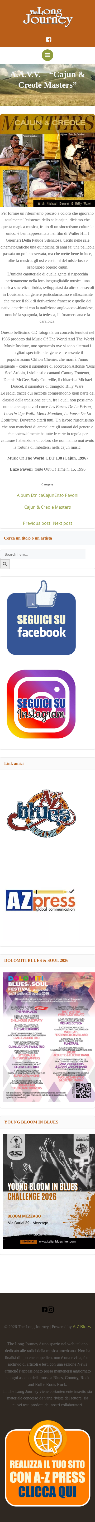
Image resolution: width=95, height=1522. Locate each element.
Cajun (48, 495)
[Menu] (47, 55)
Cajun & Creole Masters (47, 507)
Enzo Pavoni (66, 495)
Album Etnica (30, 495)
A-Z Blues (82, 1326)
